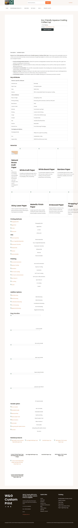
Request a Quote (47, 8)
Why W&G (33, 8)
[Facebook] (8, 507)
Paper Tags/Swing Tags (63, 507)
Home (7, 8)
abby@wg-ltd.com (26, 514)
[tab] (13, 52)
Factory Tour (43, 503)
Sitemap (42, 509)
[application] (21, 8)
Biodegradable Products (15, 8)
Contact (70, 2)
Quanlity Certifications (45, 504)
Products (42, 501)
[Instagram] (6, 507)
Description (13, 52)
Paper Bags (60, 502)
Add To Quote (47, 29)
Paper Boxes (61, 504)
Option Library (43, 508)
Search (48, 2)
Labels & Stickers (61, 500)
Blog (39, 8)
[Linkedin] (11, 507)
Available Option (20, 52)
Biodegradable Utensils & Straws (65, 498)
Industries (26, 8)
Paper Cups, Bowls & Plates (64, 505)
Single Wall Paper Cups (49, 26)
